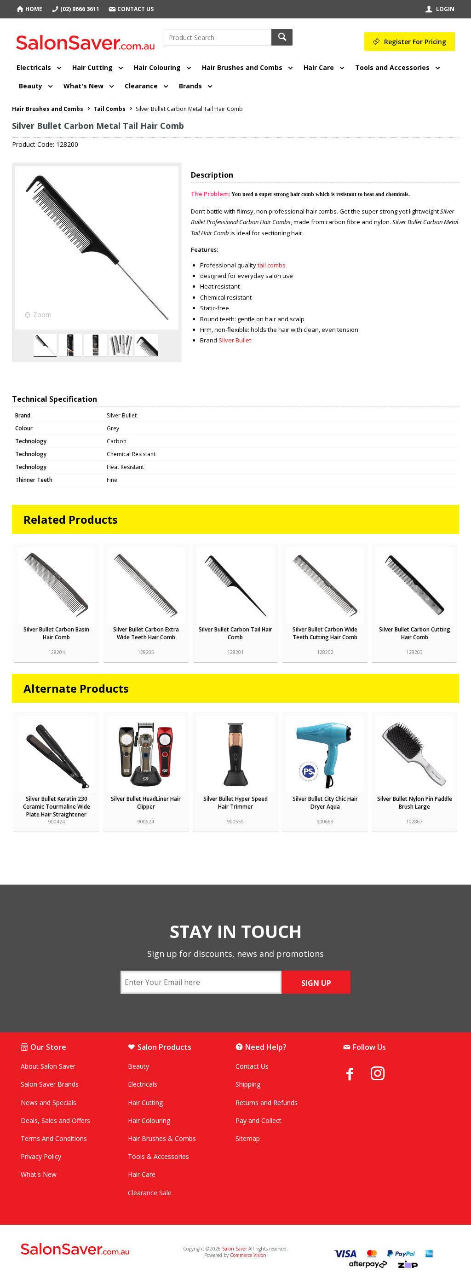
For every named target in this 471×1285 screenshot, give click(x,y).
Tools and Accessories (392, 67)
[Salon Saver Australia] (91, 1249)
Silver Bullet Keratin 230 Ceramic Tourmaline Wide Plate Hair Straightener (56, 806)
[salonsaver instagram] (384, 1074)
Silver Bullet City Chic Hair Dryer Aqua (325, 802)
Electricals (34, 67)
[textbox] (217, 37)
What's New (83, 85)
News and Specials (48, 1102)
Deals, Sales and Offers (55, 1120)
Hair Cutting (92, 67)
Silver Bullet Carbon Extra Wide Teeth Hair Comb (146, 633)
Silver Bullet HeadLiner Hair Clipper (146, 802)
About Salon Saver (48, 1066)
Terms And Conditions (54, 1138)
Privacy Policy (41, 1156)
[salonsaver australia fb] (357, 1073)
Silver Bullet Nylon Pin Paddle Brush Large (414, 802)
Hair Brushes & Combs (162, 1138)
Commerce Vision (248, 1255)
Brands (190, 85)
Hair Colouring (157, 67)
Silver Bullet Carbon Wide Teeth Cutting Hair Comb (325, 633)
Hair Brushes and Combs (242, 67)
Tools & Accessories (158, 1156)
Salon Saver (234, 1248)
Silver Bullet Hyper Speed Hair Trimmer (235, 802)
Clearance (141, 85)
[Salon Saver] (87, 39)
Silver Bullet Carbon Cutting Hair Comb (414, 633)
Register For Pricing (415, 41)
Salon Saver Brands (50, 1084)
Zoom (42, 314)
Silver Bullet (234, 340)
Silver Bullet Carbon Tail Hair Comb (235, 633)
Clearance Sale (150, 1192)
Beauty (30, 85)
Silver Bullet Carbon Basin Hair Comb (56, 633)
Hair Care (319, 67)
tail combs (272, 265)
